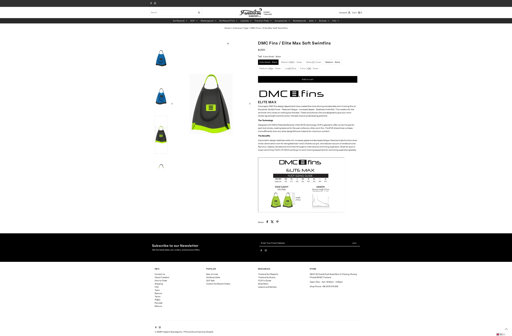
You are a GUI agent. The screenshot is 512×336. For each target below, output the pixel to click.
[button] (500, 334)
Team (157, 290)
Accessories (281, 20)
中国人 (158, 299)
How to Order (161, 280)
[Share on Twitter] (272, 222)
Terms (157, 296)
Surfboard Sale (213, 277)
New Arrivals (212, 274)
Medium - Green (313, 62)
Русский (158, 303)
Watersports (207, 20)
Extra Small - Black (268, 62)
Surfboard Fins (227, 20)
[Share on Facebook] (267, 222)
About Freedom (162, 277)
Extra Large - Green (309, 68)
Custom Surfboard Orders (218, 283)
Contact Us (160, 274)
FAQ (157, 287)
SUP (192, 20)
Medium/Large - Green (270, 68)
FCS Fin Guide (264, 280)
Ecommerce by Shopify (202, 332)
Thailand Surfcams (266, 277)
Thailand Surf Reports (268, 274)
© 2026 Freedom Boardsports (169, 332)
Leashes (245, 20)
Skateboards (299, 20)
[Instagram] (154, 3)
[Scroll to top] (506, 329)
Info (334, 20)
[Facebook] (151, 3)
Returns (158, 293)
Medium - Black (332, 62)
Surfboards (179, 20)
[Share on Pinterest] (277, 222)
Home (228, 28)
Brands (323, 20)
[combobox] (172, 12)
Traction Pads (262, 20)
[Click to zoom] (228, 44)
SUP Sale (210, 280)
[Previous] (172, 104)
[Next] (250, 104)
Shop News (263, 283)
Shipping (159, 283)
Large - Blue (290, 68)
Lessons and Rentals (267, 287)
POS (186, 332)
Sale (311, 20)
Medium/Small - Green (291, 62)
